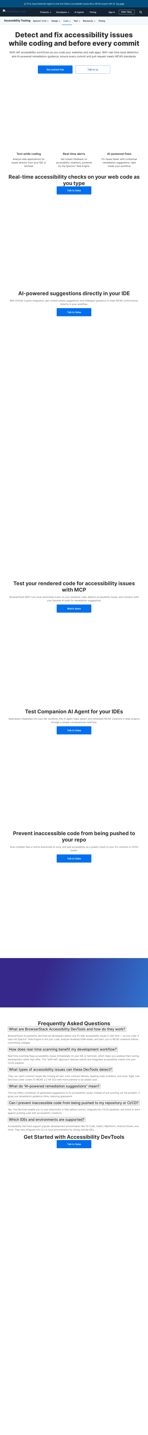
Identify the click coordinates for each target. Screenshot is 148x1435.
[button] (47, 20)
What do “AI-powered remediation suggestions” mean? (54, 1086)
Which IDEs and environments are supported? (46, 1119)
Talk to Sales (74, 190)
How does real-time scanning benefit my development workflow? (63, 1049)
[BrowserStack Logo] (16, 12)
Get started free (55, 69)
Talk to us (92, 69)
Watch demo (74, 608)
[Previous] (15, 1014)
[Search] (141, 12)
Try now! (120, 3)
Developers (61, 12)
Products (44, 12)
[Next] (133, 1014)
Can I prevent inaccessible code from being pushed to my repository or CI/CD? (73, 1103)
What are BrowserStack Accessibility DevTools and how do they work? (67, 1029)
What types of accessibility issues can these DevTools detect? (60, 1069)
